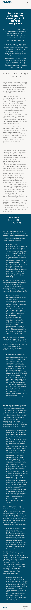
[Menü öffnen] (28, 2)
